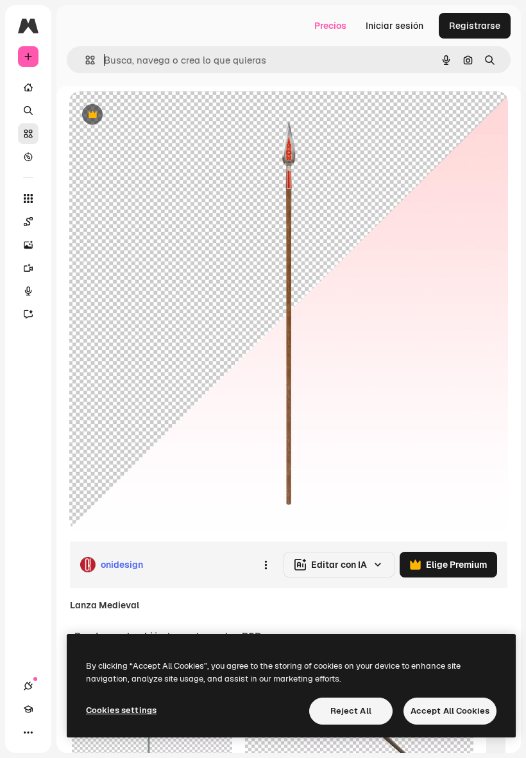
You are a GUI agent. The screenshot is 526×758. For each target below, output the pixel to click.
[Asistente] (28, 314)
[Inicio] (28, 87)
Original (151, 115)
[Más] (28, 732)
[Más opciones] (265, 564)
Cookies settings (121, 710)
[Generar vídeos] (28, 268)
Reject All (350, 710)
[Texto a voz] (28, 291)
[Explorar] (28, 156)
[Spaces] (28, 221)
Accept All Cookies (450, 710)
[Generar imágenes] (28, 244)
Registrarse (474, 25)
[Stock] (28, 133)
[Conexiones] (28, 686)
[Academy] (28, 709)
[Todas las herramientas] (28, 198)
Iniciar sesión (394, 25)
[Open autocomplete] (85, 60)
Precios (330, 25)
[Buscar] (28, 110)
